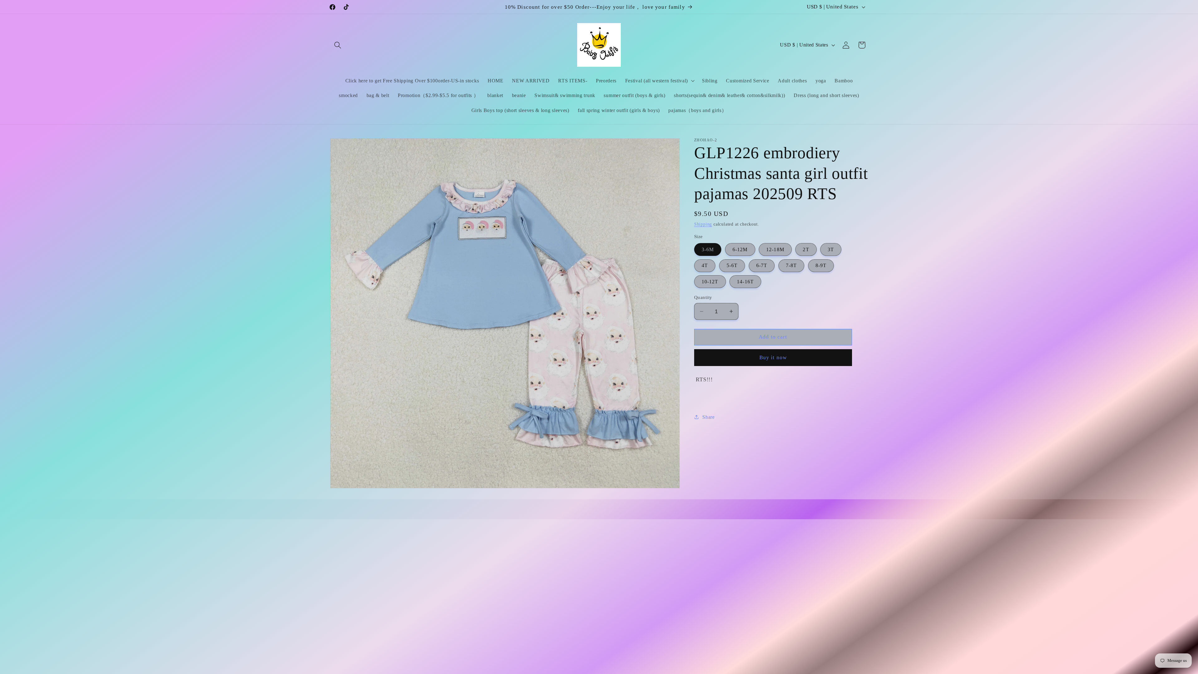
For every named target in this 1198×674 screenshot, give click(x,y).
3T (831, 249)
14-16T (745, 281)
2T (806, 249)
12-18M (775, 249)
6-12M (740, 249)
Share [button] (708, 417)
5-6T (732, 265)
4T (705, 265)
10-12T (710, 281)
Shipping (703, 224)
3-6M (708, 249)
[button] (338, 45)
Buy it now (773, 357)
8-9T (821, 265)
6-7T (761, 265)
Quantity (703, 297)
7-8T (791, 265)
